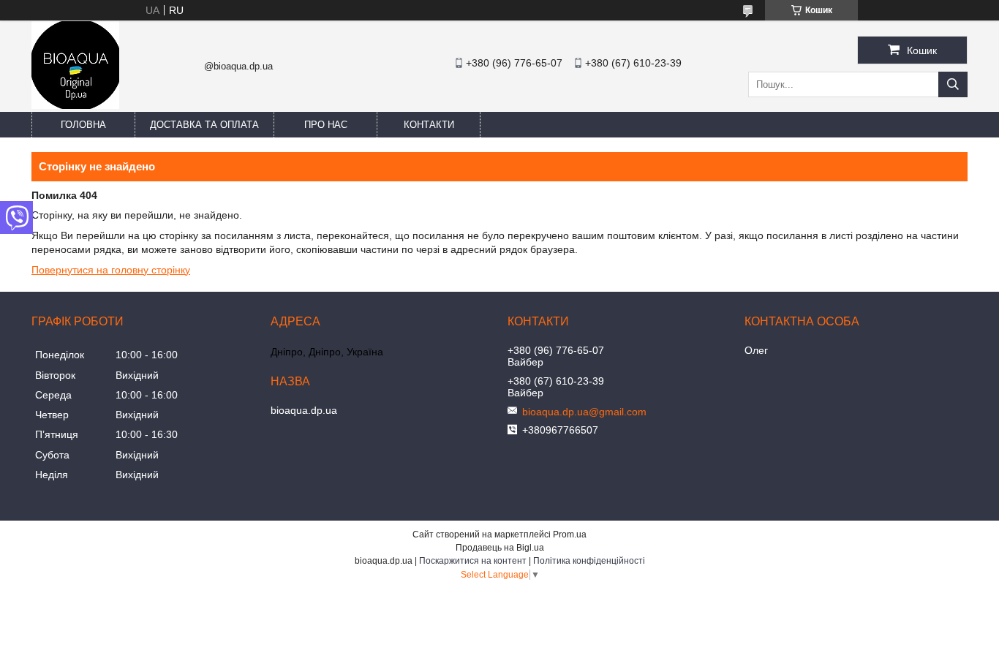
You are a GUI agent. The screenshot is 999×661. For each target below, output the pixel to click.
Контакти (429, 124)
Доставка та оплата (204, 124)
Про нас (325, 124)
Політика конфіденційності (589, 561)
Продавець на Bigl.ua (500, 548)
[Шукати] (953, 84)
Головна (83, 124)
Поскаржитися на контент (473, 561)
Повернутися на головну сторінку (110, 270)
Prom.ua (570, 534)
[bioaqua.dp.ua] (75, 105)
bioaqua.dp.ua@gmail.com (584, 412)
